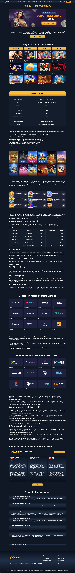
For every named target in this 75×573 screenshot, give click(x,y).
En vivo (29, 48)
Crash (44, 48)
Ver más (37, 484)
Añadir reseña (59, 451)
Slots (58, 48)
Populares (15, 48)
